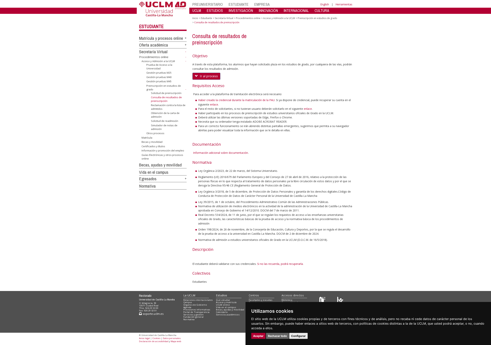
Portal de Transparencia (196, 312)
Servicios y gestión (193, 314)
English (324, 4)
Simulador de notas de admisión (164, 127)
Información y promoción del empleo (163, 150)
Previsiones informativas (196, 309)
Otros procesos (155, 133)
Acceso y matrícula (226, 302)
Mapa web (176, 341)
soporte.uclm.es (153, 314)
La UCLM (189, 295)
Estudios (221, 295)
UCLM (196, 10)
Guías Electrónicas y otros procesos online (162, 156)
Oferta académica (153, 45)
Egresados (148, 179)
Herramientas (343, 4)
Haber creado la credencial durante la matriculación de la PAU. (236, 100)
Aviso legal (144, 338)
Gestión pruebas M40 (158, 77)
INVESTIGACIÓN (241, 10)
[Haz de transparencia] (322, 301)
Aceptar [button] (258, 336)
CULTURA (322, 10)
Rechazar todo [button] (277, 336)
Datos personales (171, 338)
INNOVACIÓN (268, 10)
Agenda (187, 307)
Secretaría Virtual (153, 52)
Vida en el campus (153, 172)
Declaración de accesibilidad (153, 341)
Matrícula (147, 137)
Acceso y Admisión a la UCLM (158, 61)
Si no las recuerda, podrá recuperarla (280, 264)
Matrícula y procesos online (161, 38)
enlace (214, 104)
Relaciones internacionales (198, 299)
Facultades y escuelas (260, 299)
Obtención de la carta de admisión (165, 114)
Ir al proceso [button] (209, 76)
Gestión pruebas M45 (158, 81)
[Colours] (340, 301)
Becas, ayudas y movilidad (160, 165)
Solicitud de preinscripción (166, 93)
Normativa (147, 186)
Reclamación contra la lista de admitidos (168, 106)
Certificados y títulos (153, 146)
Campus (187, 302)
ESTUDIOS (215, 10)
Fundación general (193, 316)
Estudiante (151, 26)
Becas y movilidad (152, 142)
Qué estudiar (223, 299)
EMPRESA (262, 4)
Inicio (195, 18)
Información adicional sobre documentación (220, 153)
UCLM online (223, 304)
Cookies (156, 338)
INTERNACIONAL (296, 10)
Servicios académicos (227, 314)
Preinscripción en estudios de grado (317, 18)
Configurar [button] (298, 336)
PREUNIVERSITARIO (207, 4)
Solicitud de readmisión (164, 121)
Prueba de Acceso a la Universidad (159, 66)
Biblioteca (287, 299)
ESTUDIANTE (239, 4)
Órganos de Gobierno (195, 304)
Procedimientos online (153, 57)
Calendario (222, 312)
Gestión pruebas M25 (158, 72)
